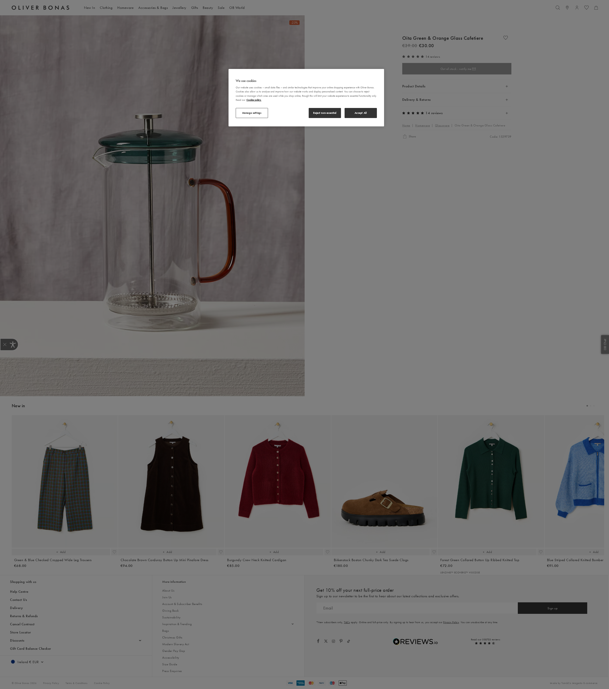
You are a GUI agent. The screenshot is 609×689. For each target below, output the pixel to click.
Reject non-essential (324, 112)
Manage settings (252, 112)
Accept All (361, 112)
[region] (306, 97)
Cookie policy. (254, 100)
